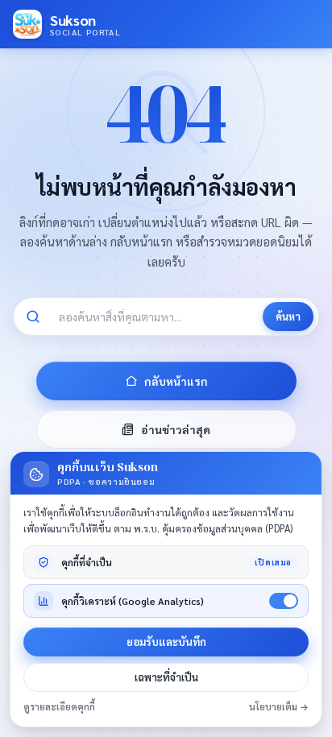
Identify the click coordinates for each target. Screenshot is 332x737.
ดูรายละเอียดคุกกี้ (59, 707)
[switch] (283, 601)
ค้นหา (288, 316)
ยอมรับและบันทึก (166, 641)
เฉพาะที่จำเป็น (166, 677)
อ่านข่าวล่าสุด (175, 429)
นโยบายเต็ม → (279, 707)
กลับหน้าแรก (176, 381)
